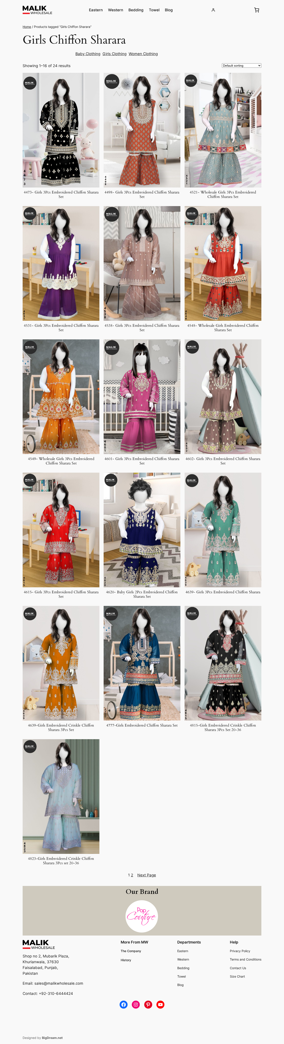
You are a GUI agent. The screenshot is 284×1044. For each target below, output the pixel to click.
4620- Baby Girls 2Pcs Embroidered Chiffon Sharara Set (142, 594)
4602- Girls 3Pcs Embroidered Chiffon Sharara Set (222, 461)
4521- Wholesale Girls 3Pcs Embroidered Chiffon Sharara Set (223, 194)
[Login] (213, 10)
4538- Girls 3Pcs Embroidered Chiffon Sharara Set (142, 327)
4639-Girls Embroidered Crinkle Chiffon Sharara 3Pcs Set (61, 727)
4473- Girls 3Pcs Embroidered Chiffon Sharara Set (61, 194)
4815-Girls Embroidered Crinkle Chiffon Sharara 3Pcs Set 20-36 (223, 727)
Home (27, 27)
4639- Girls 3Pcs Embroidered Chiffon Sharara (222, 592)
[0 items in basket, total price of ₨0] (256, 9)
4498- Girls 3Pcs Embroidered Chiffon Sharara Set (142, 194)
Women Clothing (143, 54)
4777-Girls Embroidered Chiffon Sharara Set (142, 725)
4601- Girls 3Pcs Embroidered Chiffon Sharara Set (142, 461)
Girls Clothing (114, 54)
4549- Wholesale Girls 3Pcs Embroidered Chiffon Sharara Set (61, 461)
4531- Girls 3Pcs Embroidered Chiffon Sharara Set (61, 327)
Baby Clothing (87, 54)
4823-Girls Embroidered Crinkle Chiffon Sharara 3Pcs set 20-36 (61, 860)
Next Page (146, 875)
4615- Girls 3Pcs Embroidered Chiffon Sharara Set (61, 594)
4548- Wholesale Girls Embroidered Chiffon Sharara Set (223, 327)
